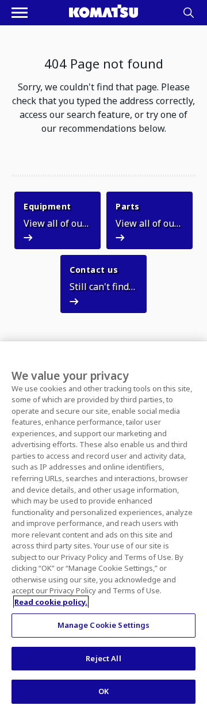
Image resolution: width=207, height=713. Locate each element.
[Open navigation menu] (20, 13)
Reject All (103, 658)
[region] (103, 527)
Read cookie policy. (50, 602)
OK (103, 691)
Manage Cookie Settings (103, 625)
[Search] (188, 13)
